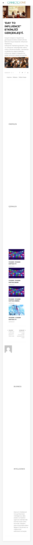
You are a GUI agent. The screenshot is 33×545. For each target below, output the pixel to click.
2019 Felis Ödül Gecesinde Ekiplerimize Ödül (20, 334)
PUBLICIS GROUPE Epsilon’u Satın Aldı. (11, 334)
